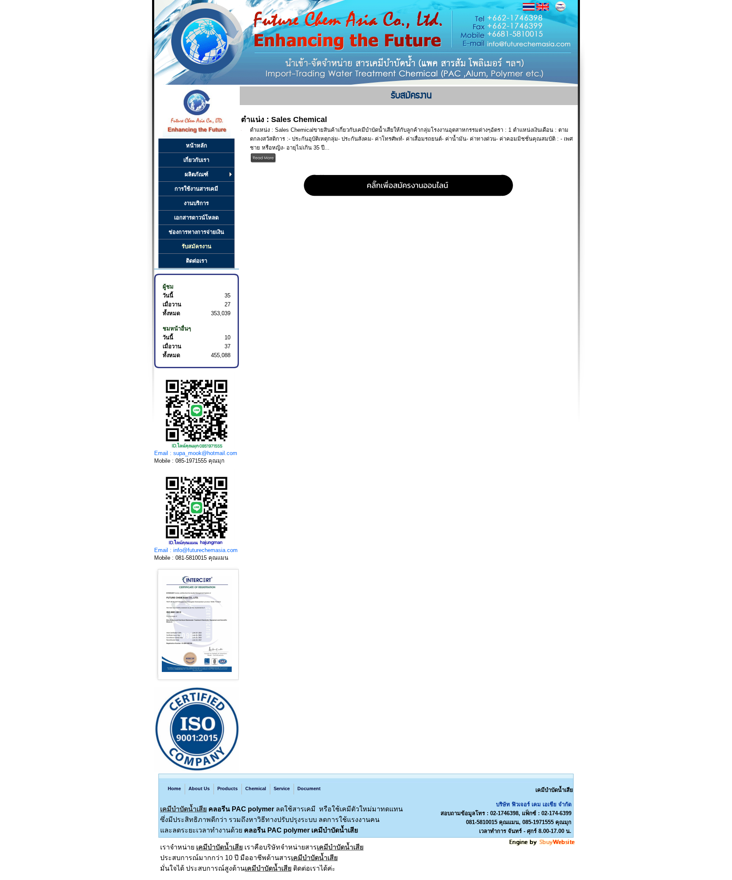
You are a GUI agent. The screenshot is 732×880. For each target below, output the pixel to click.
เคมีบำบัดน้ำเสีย (183, 809)
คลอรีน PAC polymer (241, 809)
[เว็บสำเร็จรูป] (542, 844)
